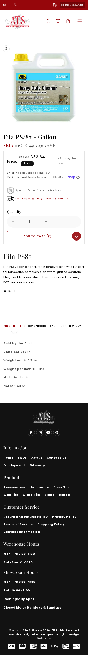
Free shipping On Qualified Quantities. (42, 198)
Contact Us (57, 458)
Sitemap (37, 465)
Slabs (49, 495)
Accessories (14, 487)
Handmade (39, 487)
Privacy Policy (64, 517)
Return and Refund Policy (25, 517)
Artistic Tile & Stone (26, 630)
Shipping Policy (51, 524)
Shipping (13, 173)
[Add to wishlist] (76, 236)
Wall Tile (10, 495)
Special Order (25, 190)
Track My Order (56, 5)
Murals (65, 495)
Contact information (21, 532)
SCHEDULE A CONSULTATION (72, 5)
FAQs (22, 458)
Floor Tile (61, 487)
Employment (14, 465)
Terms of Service (18, 524)
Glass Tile (31, 495)
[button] (80, 21)
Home (8, 458)
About (36, 458)
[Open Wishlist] (58, 21)
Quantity (14, 211)
